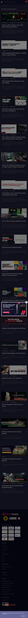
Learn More (8, 613)
